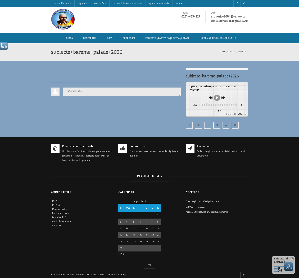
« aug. (121, 253)
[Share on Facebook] (189, 125)
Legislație (82, 3)
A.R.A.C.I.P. (57, 225)
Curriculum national (61, 221)
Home (223, 52)
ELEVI (109, 38)
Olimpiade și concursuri (237, 52)
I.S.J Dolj (56, 205)
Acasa (69, 38)
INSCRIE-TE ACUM (148, 176)
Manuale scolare (60, 209)
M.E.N (54, 201)
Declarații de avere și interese (127, 3)
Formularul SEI (59, 217)
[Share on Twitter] (198, 125)
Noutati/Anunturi (63, 3)
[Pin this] (216, 125)
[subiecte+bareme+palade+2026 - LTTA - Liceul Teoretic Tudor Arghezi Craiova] (63, 19)
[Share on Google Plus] (207, 125)
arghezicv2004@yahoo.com (205, 201)
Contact (180, 3)
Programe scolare (61, 213)
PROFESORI (129, 38)
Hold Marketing (118, 274)
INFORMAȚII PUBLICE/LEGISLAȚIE (218, 38)
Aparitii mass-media (159, 3)
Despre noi (89, 38)
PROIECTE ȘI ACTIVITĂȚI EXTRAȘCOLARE (167, 38)
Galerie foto (100, 3)
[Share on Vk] (226, 125)
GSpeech (242, 114)
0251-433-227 (201, 207)
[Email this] (235, 125)
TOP (149, 265)
